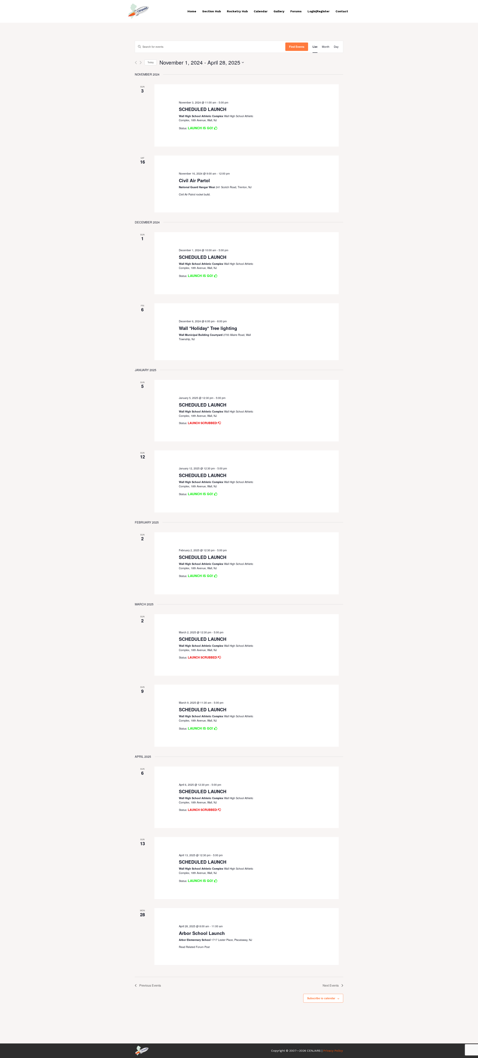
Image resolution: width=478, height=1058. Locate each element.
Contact (342, 11)
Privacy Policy (333, 1050)
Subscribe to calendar (321, 998)
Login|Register (319, 11)
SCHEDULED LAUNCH (202, 109)
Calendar (261, 11)
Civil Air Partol (194, 180)
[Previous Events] (136, 62)
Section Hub (211, 11)
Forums (296, 11)
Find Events (296, 46)
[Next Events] (141, 62)
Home (191, 11)
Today (151, 62)
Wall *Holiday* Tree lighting (208, 328)
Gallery (279, 11)
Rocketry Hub (237, 11)
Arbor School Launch (202, 933)
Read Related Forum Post (194, 947)
